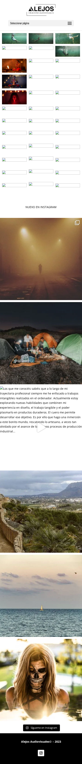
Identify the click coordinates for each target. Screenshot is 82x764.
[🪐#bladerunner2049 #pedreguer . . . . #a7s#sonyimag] (41, 259)
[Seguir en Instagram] (41, 753)
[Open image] (14, 38)
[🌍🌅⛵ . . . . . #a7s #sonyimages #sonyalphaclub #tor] (41, 596)
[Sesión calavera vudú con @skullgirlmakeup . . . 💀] (41, 680)
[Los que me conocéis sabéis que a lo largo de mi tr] (41, 427)
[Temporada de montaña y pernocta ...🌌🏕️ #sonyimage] (41, 343)
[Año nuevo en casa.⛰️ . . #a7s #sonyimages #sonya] (41, 511)
